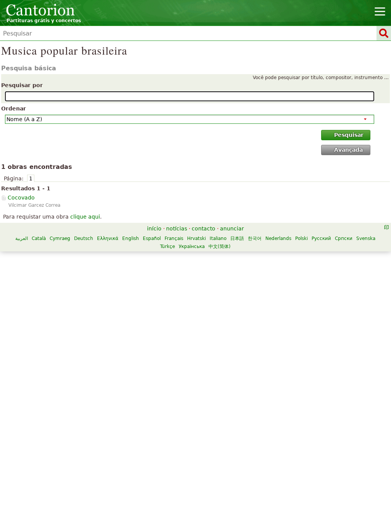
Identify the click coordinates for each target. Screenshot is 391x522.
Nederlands (278, 238)
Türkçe (167, 246)
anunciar (232, 228)
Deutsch (83, 238)
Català (39, 238)
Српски (343, 238)
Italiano (218, 238)
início (154, 228)
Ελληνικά (107, 238)
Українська (192, 246)
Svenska (365, 238)
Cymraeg (60, 238)
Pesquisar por (22, 85)
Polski (301, 238)
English (130, 238)
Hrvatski (196, 238)
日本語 (237, 238)
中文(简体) (219, 246)
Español (152, 238)
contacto (203, 228)
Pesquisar (349, 135)
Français (174, 238)
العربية (21, 238)
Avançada (348, 150)
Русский (321, 238)
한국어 (255, 238)
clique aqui (85, 217)
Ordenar (13, 108)
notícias (176, 228)
